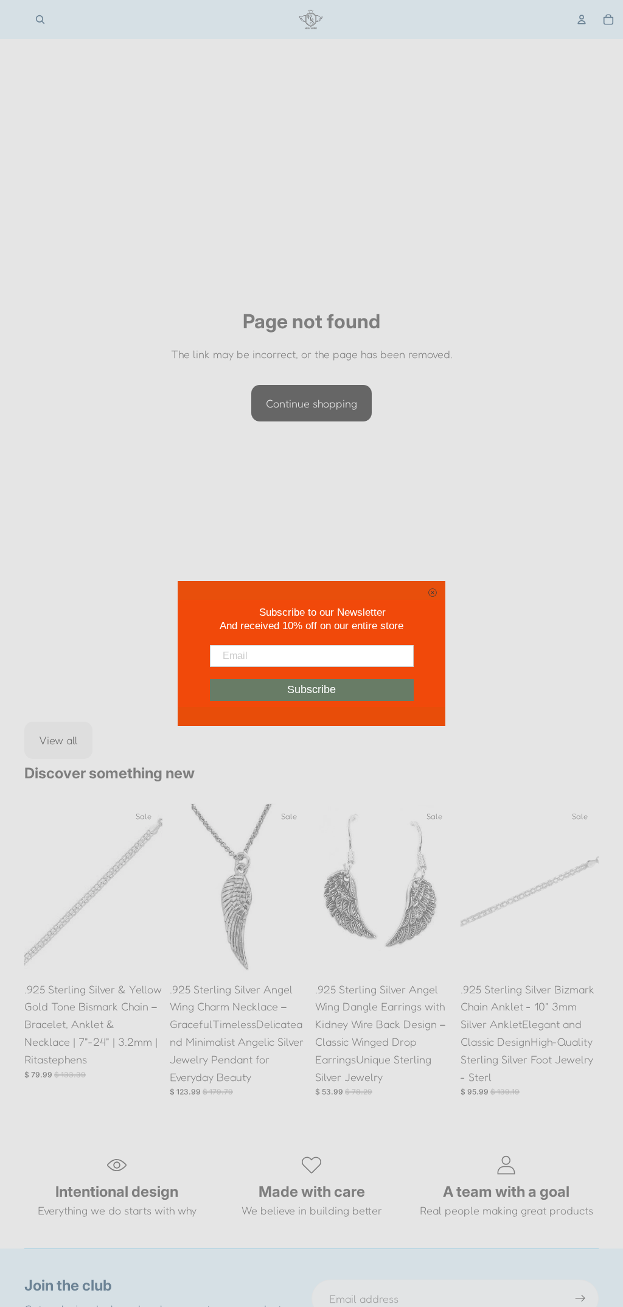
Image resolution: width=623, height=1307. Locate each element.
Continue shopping (311, 403)
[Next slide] (149, 889)
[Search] (40, 19)
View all (58, 740)
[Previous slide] (37, 889)
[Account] (581, 19)
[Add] (144, 957)
